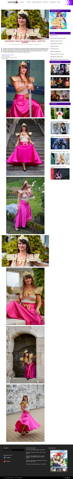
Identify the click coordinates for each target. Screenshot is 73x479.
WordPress (20, 477)
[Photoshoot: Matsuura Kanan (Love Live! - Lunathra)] (60, 179)
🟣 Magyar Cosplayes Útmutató (57, 40)
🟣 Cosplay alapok (54, 35)
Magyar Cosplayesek (37, 2)
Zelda (40, 44)
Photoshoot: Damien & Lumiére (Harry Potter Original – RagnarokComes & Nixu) (59, 122)
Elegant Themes (10, 477)
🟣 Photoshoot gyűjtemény (56, 51)
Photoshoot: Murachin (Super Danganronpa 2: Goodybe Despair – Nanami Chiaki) (36, 461)
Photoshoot (31, 44)
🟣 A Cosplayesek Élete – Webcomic (57, 54)
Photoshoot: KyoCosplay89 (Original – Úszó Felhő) (35, 449)
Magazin (22, 2)
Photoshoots (46, 2)
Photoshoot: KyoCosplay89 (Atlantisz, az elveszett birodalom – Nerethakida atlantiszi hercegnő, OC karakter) (35, 456)
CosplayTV (28, 2)
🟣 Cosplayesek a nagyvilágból (56, 43)
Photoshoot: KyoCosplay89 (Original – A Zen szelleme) (36, 464)
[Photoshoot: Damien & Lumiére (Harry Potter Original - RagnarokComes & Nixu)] (60, 133)
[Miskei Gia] (60, 88)
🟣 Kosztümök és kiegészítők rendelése (58, 38)
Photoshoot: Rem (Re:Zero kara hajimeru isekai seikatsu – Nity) (59, 107)
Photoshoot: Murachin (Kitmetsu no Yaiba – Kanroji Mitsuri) (35, 453)
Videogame (36, 44)
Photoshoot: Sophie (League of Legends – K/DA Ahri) (59, 152)
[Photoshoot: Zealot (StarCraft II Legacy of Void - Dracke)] (60, 149)
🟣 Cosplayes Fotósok (55, 48)
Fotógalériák (53, 2)
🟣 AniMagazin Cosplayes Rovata (57, 56)
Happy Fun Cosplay (24, 44)
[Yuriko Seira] (60, 74)
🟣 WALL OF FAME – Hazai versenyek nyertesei (59, 59)
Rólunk (58, 2)
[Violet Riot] (60, 101)
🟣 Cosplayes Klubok (54, 46)
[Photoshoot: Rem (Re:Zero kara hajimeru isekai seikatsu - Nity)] (60, 118)
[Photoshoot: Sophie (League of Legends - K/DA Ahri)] (60, 164)
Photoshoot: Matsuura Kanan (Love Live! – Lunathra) (58, 167)
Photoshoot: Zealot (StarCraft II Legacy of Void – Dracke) (60, 137)
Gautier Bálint (17, 44)
